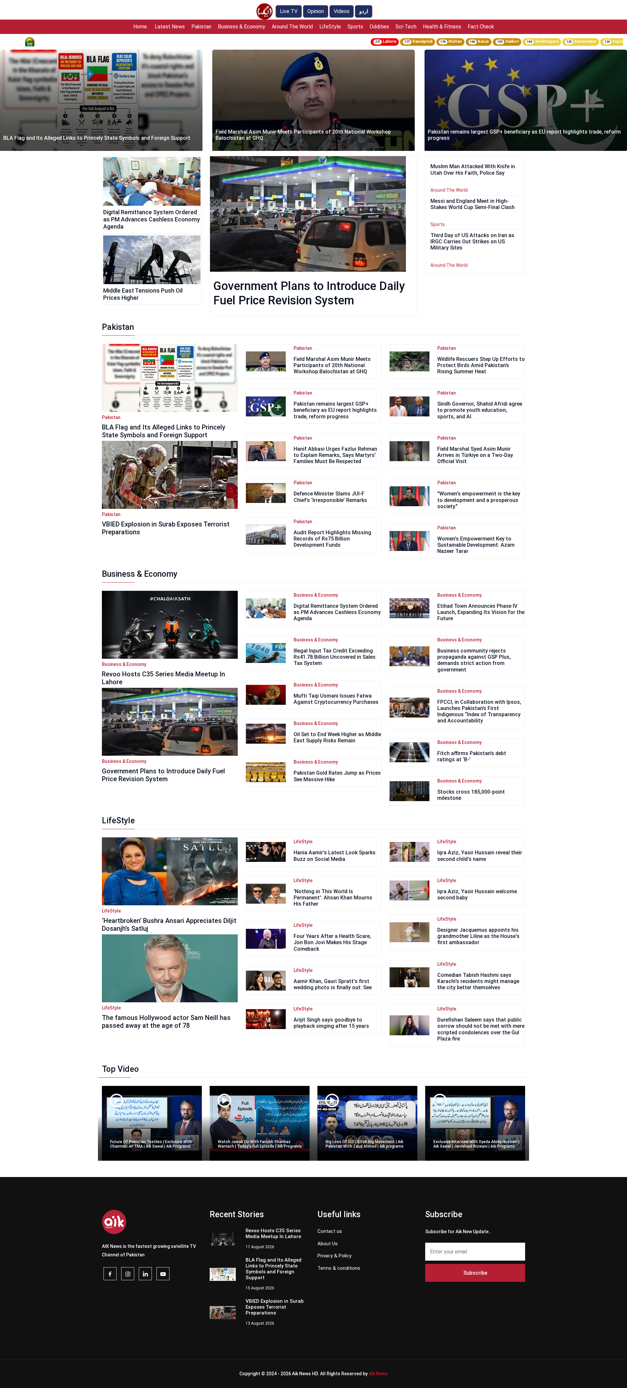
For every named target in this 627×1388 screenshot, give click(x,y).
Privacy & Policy (334, 1256)
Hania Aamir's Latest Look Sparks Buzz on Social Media (335, 855)
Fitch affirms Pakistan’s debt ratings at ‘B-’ (471, 756)
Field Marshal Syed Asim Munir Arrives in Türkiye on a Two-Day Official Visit (475, 455)
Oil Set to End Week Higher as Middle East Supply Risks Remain (337, 737)
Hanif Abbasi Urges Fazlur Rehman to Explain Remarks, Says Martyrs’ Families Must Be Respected (335, 455)
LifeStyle (330, 27)
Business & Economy (241, 27)
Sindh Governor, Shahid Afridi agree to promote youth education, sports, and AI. (479, 410)
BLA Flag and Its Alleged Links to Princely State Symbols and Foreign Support (163, 431)
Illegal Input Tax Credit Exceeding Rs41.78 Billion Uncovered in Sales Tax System (335, 657)
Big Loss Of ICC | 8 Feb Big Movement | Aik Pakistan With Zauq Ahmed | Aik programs (365, 1144)
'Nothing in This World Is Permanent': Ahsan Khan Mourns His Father (333, 897)
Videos (341, 11)
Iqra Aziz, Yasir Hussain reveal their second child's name (479, 855)
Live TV (288, 11)
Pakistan (201, 27)
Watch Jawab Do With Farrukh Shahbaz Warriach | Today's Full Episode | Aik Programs (260, 1144)
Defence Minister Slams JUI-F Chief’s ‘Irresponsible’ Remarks (330, 497)
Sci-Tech (405, 27)
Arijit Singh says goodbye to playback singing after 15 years (331, 1023)
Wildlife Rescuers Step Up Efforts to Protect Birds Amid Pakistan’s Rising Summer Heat (481, 365)
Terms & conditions (338, 1268)
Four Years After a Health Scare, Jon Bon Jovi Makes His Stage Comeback (332, 942)
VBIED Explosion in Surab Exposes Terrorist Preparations (166, 528)
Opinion (315, 11)
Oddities (379, 27)
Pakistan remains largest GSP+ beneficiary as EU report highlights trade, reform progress (312, 135)
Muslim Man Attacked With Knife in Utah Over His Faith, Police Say (508, 138)
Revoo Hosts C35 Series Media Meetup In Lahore (163, 678)
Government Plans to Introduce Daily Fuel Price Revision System (163, 775)
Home (140, 27)
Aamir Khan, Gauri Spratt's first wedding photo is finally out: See (333, 984)
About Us (327, 1244)
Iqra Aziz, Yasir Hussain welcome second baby (477, 894)
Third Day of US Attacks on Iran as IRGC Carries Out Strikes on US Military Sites (472, 241)
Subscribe (475, 1273)
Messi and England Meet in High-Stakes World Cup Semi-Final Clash (472, 204)
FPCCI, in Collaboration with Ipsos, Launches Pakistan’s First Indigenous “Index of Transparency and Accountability (479, 711)
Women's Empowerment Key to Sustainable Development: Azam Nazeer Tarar (476, 545)
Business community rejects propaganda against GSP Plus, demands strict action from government (474, 660)
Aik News (378, 1373)
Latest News (170, 27)
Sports (355, 27)
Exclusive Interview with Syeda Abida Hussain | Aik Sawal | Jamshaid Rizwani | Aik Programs (476, 1144)
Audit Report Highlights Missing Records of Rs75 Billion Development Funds (332, 538)
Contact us (329, 1231)
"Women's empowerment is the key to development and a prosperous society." (478, 500)
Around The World (292, 27)
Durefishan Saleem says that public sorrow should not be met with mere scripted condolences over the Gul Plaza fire (480, 1029)
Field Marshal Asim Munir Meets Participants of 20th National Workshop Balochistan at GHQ (91, 135)
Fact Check (481, 27)
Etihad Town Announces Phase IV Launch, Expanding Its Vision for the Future (480, 612)
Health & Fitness (442, 27)
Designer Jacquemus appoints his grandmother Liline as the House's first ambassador (478, 936)
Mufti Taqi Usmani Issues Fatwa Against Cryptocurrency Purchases (336, 699)
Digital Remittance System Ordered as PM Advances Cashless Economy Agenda (151, 219)
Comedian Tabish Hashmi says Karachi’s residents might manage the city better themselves (478, 981)
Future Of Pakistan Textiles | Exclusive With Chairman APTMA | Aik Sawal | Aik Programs (151, 1144)
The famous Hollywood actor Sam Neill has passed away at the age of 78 (166, 1021)
